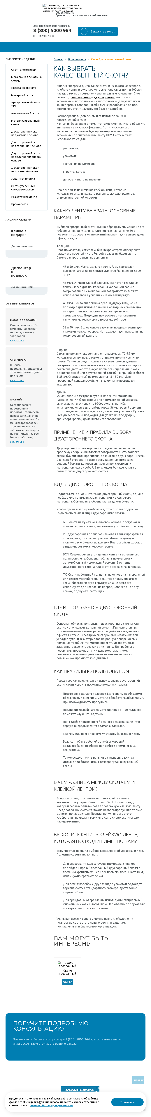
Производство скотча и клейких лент (82, 15)
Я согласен (127, 1102)
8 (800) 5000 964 (52, 30)
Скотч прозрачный (67, 972)
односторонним (79, 97)
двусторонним (104, 97)
